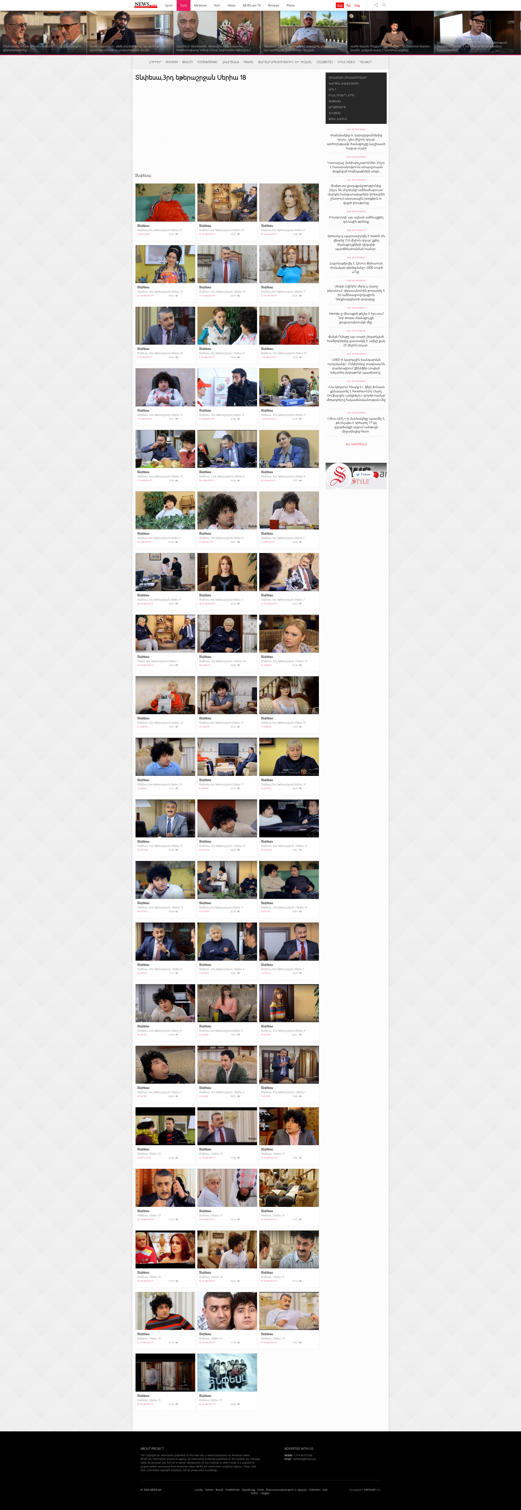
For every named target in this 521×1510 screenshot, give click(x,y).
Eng (357, 5)
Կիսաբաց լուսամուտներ (348, 77)
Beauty (187, 62)
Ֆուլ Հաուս (338, 119)
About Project (152, 1448)
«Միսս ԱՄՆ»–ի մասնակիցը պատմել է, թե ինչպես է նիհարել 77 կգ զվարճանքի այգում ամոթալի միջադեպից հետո (356, 424)
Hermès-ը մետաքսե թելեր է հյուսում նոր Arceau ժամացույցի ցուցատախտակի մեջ (356, 317)
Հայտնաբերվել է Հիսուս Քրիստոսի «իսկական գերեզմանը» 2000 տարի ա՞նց (356, 267)
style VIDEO (346, 62)
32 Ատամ (335, 113)
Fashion (172, 62)
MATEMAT (370, 1489)
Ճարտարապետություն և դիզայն (285, 62)
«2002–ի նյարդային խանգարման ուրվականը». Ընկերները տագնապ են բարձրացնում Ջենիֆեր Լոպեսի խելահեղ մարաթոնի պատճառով (356, 365)
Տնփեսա (335, 101)
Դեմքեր (365, 62)
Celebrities (325, 62)
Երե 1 (332, 89)
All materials (356, 444)
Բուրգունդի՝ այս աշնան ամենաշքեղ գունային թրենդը (356, 219)
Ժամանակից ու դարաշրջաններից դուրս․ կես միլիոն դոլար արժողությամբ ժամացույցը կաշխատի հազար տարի (356, 141)
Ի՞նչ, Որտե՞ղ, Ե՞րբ (341, 95)
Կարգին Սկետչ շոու (344, 83)
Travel (248, 62)
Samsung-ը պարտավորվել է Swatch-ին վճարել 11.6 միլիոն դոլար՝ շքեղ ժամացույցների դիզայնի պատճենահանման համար (356, 242)
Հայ (340, 5)
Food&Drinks (207, 62)
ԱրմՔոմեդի (337, 107)
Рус (348, 5)
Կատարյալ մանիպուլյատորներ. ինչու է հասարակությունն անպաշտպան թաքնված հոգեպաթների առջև (356, 166)
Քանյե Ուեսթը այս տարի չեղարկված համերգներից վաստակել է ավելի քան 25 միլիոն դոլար (356, 340)
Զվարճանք (230, 62)
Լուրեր (155, 62)
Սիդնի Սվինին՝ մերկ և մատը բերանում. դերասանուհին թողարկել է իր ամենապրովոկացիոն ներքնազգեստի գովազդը (356, 292)
